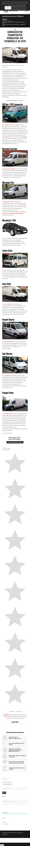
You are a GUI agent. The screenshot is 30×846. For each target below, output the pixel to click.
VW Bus (22, 718)
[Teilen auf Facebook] (5, 726)
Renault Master (17, 716)
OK (8, 7)
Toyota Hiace (23, 716)
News (15, 29)
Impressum (20, 832)
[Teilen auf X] (12, 726)
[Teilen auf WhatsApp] (18, 726)
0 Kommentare (11, 711)
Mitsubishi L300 (21, 714)
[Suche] (21, 11)
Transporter (8, 718)
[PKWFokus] (12, 11)
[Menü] (25, 11)
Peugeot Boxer (10, 716)
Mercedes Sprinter (13, 714)
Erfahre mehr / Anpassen (19, 7)
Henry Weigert (20, 711)
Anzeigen (20, 100)
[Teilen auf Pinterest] (24, 726)
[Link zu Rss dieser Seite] (26, 836)
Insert (2, 845)
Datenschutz (5, 834)
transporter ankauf (16, 718)
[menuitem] (21, 11)
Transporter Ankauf (15, 245)
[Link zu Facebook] (24, 836)
